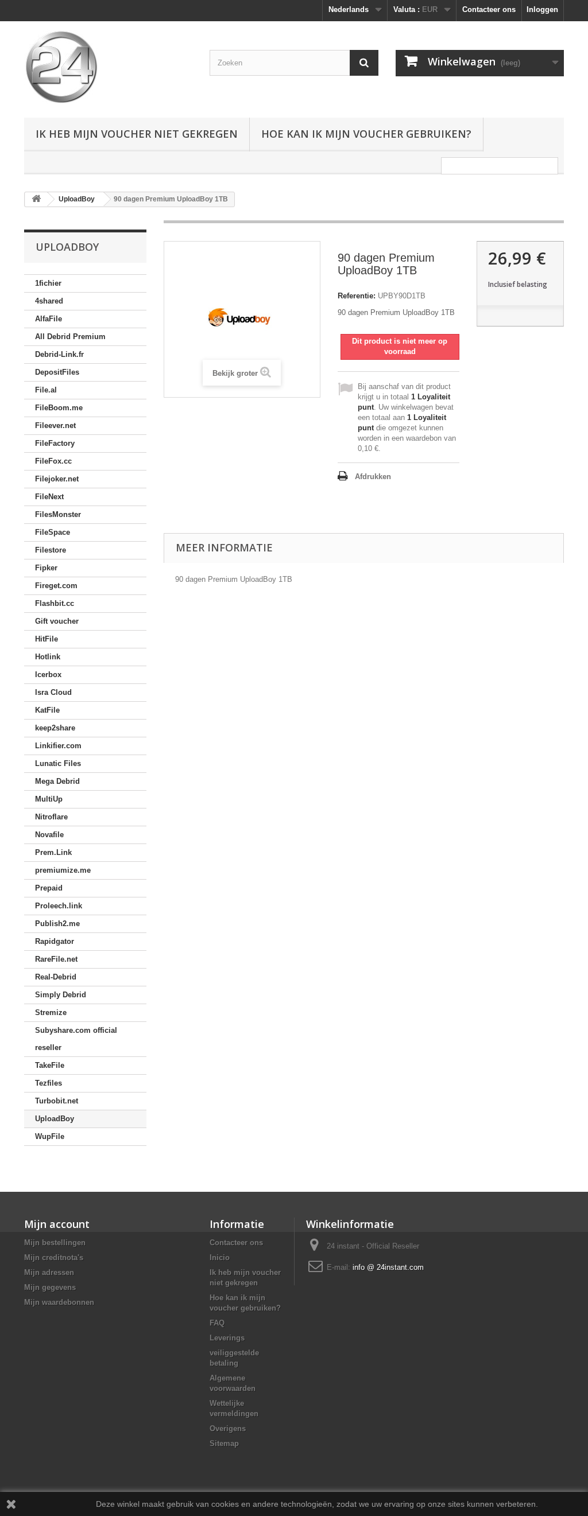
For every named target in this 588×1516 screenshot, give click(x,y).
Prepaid (49, 888)
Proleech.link (58, 905)
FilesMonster (58, 514)
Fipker (46, 567)
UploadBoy (54, 1118)
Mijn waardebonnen (59, 1302)
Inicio (220, 1257)
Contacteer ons (489, 9)
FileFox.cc (53, 461)
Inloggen (542, 9)
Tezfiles (48, 1083)
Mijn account (57, 1224)
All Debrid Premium (70, 336)
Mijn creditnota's (53, 1257)
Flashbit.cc (54, 603)
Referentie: (357, 295)
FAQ (217, 1323)
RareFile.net (56, 959)
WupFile (49, 1136)
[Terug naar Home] (36, 199)
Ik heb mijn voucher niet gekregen (137, 134)
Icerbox (48, 674)
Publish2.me (57, 923)
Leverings (227, 1338)
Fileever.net (55, 425)
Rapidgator (54, 941)
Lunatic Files (58, 763)
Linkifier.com (58, 745)
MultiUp (49, 799)
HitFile (46, 639)
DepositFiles (57, 372)
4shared (49, 301)
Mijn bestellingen (55, 1242)
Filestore (50, 550)
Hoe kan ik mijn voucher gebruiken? (366, 134)
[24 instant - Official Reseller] (108, 66)
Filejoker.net (57, 479)
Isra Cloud (53, 692)
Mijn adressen (49, 1272)
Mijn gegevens (50, 1287)
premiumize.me (63, 870)
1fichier (48, 283)
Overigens (228, 1428)
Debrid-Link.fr (59, 354)
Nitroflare (51, 817)
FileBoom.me (59, 407)
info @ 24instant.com (388, 1267)
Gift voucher (57, 621)
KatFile (47, 710)
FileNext (49, 496)
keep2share (55, 728)
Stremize (51, 1012)
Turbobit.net (56, 1101)
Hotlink (47, 656)
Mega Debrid (57, 781)
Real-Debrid (55, 977)
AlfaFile (48, 318)
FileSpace (52, 532)
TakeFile (49, 1065)
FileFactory (55, 443)
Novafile (49, 834)
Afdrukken (373, 476)
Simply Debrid (60, 994)
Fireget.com (56, 585)
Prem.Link (53, 852)
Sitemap (224, 1443)
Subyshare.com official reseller (76, 1039)
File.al (46, 390)
